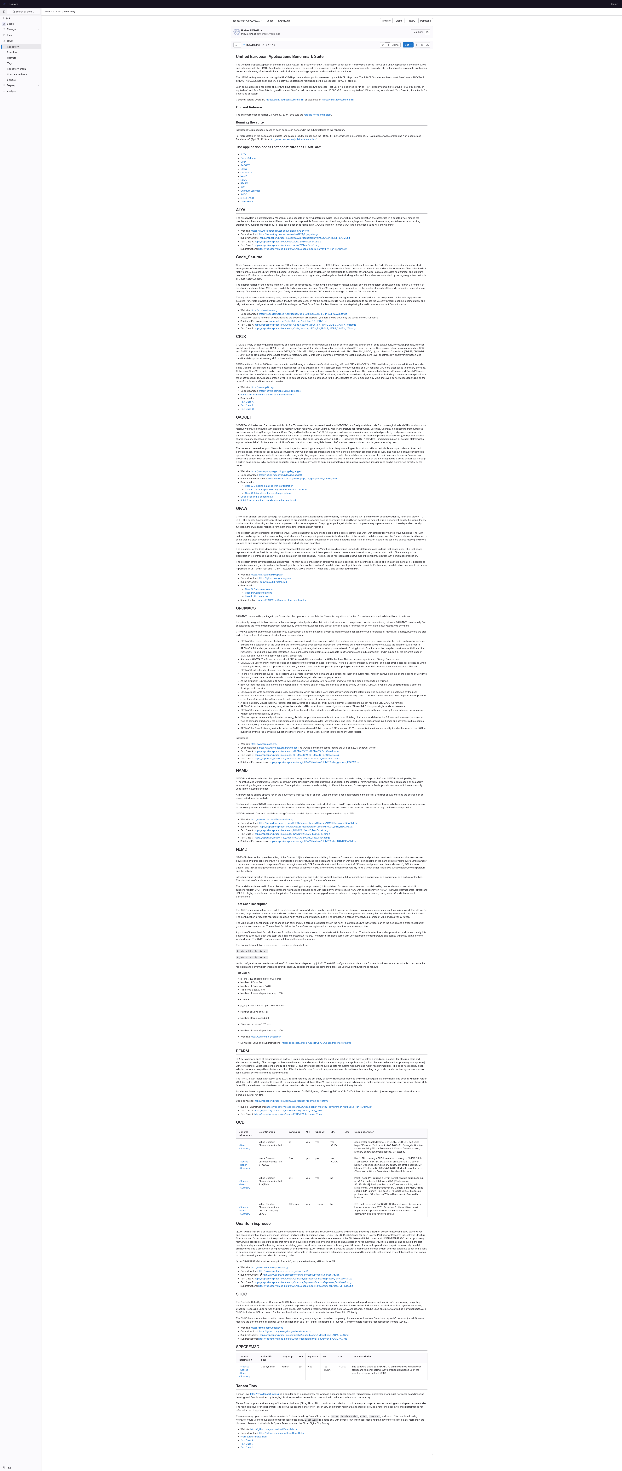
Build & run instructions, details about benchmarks (267, 394)
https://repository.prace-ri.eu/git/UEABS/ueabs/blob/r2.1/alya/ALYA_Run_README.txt (302, 248)
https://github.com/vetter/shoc (267, 1327)
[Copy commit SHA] (427, 32)
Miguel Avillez (248, 33)
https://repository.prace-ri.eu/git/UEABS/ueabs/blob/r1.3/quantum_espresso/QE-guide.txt (305, 1285)
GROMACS (246, 172)
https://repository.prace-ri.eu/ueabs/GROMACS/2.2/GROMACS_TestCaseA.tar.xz (297, 751)
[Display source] (382, 44)
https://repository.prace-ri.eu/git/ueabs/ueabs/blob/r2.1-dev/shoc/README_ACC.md (304, 1335)
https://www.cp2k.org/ (262, 387)
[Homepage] (4, 3)
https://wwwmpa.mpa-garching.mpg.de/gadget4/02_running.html (302, 478)
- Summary (244, 1148)
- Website (244, 1366)
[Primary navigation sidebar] (3, 11)
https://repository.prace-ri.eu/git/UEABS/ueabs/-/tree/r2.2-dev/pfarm (291, 1100)
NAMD (244, 176)
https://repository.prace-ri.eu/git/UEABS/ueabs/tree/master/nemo (316, 1042)
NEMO (244, 179)
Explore (14, 4)
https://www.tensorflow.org (264, 1394)
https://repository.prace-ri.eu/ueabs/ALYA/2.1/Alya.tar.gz (288, 234)
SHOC (244, 194)
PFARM (244, 183)
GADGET (245, 165)
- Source (243, 1161)
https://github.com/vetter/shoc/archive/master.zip (285, 1331)
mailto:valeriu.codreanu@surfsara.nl (285, 99)
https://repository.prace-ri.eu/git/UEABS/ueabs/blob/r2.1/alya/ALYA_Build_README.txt (305, 237)
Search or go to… (24, 11)
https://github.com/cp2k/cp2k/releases (280, 390)
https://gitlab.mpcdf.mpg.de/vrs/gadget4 (280, 475)
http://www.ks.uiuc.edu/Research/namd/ (272, 819)
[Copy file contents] (417, 44)
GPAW (244, 169)
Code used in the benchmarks (257, 496)
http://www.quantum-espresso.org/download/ (283, 1271)
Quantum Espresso (250, 190)
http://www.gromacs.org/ (264, 744)
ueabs (270, 20)
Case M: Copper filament (258, 592)
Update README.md (252, 30)
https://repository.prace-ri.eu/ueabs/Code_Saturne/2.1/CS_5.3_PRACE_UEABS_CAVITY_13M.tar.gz (305, 324)
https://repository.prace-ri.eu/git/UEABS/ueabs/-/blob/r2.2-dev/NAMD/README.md (313, 841)
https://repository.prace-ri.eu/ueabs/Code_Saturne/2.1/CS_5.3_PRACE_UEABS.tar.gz (303, 313)
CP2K (243, 161)
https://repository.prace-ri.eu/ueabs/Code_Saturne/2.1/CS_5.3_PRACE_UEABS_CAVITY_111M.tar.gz (305, 328)
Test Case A (247, 401)
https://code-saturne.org (264, 310)
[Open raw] (422, 44)
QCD (243, 187)
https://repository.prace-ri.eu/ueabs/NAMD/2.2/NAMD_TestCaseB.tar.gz (292, 833)
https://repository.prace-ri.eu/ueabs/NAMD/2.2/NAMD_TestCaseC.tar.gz (292, 837)
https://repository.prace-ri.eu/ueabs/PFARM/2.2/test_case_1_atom (288, 1110)
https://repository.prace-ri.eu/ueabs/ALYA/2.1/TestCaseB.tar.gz (288, 245)
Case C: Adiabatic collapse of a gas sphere (268, 493)
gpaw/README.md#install (273, 581)
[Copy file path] (262, 44)
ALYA (243, 154)
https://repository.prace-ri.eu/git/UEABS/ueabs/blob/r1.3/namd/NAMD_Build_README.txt (306, 826)
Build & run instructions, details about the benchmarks (269, 500)
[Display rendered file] (387, 44)
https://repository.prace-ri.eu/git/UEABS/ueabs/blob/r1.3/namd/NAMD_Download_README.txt (308, 823)
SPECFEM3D (247, 198)
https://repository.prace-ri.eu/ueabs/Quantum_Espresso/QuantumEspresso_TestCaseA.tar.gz (303, 1278)
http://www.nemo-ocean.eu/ (266, 1036)
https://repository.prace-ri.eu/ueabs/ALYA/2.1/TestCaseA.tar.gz (288, 241)
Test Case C (247, 409)
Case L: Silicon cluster (257, 596)
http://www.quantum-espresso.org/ (269, 1267)
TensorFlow (247, 201)
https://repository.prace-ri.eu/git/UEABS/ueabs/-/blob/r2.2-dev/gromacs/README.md (315, 762)
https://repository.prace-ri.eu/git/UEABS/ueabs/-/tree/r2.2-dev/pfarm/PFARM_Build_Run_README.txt (319, 1106)
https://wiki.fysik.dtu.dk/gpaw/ (267, 574)
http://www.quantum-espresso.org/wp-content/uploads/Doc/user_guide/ (301, 1274)
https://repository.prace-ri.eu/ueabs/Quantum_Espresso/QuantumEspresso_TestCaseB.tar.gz (303, 1282)
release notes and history (317, 114)
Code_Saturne (248, 158)
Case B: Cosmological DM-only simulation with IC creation (276, 489)
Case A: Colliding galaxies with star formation (269, 485)
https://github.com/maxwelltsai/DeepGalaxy (273, 1429)
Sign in (614, 4)
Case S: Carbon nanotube (259, 589)
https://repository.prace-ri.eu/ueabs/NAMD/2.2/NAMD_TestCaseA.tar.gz (292, 830)
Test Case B (247, 405)
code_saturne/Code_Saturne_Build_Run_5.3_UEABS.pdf (298, 321)
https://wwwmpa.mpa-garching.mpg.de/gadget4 (276, 471)
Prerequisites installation (254, 1436)
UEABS (48, 11)
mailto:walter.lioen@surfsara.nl (338, 99)
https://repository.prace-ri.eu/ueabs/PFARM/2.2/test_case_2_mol (288, 1114)
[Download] (427, 44)
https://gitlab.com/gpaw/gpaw (275, 578)
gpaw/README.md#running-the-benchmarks (282, 600)
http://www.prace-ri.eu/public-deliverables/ (293, 139)
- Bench (243, 1145)
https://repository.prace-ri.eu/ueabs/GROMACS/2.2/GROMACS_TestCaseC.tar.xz (297, 758)
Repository (69, 11)
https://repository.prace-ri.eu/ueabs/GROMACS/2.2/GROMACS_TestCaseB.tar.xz (297, 755)
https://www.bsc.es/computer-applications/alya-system (280, 230)
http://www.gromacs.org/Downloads (278, 747)
